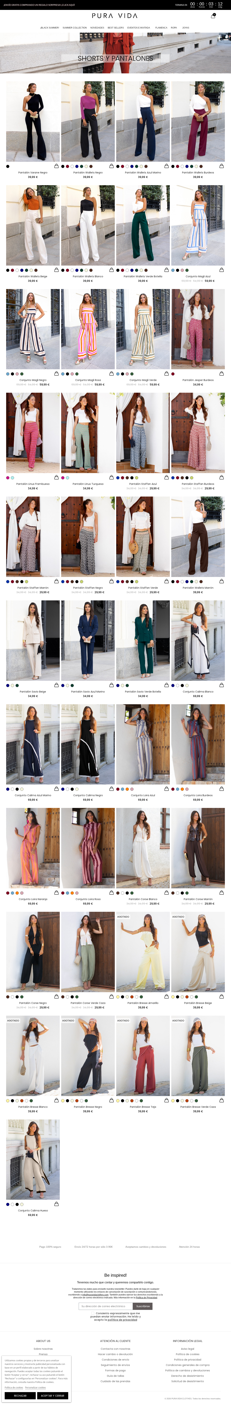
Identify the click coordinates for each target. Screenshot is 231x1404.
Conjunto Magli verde (143, 380)
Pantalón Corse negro (33, 1003)
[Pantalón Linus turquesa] (88, 433)
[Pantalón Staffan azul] (143, 433)
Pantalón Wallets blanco (88, 276)
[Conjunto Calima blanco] (198, 640)
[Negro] (7, 166)
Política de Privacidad (146, 1297)
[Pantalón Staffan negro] (88, 537)
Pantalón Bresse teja (143, 1107)
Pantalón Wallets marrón (198, 588)
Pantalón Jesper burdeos (198, 380)
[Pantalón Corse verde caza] (88, 952)
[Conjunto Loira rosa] (88, 848)
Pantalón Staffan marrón (33, 588)
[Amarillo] (117, 997)
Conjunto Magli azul (198, 276)
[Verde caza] (132, 893)
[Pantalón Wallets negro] (88, 121)
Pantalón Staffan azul (143, 484)
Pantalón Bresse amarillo (143, 1003)
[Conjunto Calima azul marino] (33, 744)
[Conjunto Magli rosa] (88, 329)
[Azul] (173, 270)
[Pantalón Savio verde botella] (143, 640)
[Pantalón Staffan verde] (143, 537)
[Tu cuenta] (205, 16)
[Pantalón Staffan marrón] (33, 537)
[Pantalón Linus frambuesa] (33, 433)
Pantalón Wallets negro (88, 172)
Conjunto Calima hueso (33, 1210)
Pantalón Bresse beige (198, 1003)
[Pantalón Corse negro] (33, 952)
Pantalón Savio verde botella (143, 691)
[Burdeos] (67, 166)
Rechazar (20, 1396)
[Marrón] (91, 166)
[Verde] (187, 270)
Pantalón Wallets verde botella (143, 276)
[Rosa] (182, 270)
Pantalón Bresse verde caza (198, 1107)
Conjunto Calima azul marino (33, 795)
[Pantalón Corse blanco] (143, 848)
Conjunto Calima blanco (198, 691)
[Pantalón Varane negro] (33, 121)
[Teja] (132, 997)
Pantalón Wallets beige (33, 276)
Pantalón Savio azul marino (88, 691)
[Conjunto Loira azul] (143, 744)
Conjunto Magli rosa (88, 380)
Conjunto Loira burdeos (198, 795)
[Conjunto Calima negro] (88, 744)
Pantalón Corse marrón (198, 899)
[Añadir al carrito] (56, 166)
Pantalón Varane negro (32, 172)
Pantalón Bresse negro (88, 1107)
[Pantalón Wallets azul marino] (143, 121)
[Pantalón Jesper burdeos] (198, 329)
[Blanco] (72, 166)
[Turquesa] (12, 477)
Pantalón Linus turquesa (88, 484)
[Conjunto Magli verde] (143, 329)
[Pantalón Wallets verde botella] (143, 225)
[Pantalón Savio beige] (33, 640)
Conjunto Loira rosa (88, 899)
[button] (39, 5)
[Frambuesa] (7, 477)
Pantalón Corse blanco (143, 899)
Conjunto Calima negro (88, 795)
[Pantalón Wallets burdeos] (198, 121)
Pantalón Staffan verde (143, 588)
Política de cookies (14, 1387)
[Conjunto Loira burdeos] (198, 744)
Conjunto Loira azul (143, 795)
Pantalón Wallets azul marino (143, 172)
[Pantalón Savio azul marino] (88, 640)
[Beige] (86, 166)
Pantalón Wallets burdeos (198, 172)
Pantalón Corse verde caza (88, 1003)
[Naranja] (127, 789)
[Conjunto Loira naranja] (33, 848)
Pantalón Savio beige (33, 691)
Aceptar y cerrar (52, 1396)
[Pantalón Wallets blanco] (88, 225)
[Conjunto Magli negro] (33, 329)
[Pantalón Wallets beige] (33, 225)
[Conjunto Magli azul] (198, 225)
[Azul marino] (77, 166)
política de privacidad (122, 1320)
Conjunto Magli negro (33, 380)
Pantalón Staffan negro (88, 588)
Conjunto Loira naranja (33, 899)
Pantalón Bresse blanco (33, 1107)
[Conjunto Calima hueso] (33, 1159)
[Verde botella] (81, 166)
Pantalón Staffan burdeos (198, 484)
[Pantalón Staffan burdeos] (198, 433)
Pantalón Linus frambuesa (32, 484)
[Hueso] (187, 685)
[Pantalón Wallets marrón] (198, 537)
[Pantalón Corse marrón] (198, 848)
